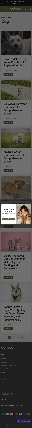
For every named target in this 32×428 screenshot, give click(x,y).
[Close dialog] (1, 205)
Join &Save (8, 218)
